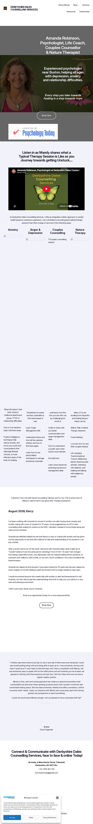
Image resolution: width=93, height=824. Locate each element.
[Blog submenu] (78, 5)
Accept (12, 817)
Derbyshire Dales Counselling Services (24, 8)
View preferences (49, 817)
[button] (57, 798)
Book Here (46, 115)
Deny (31, 817)
